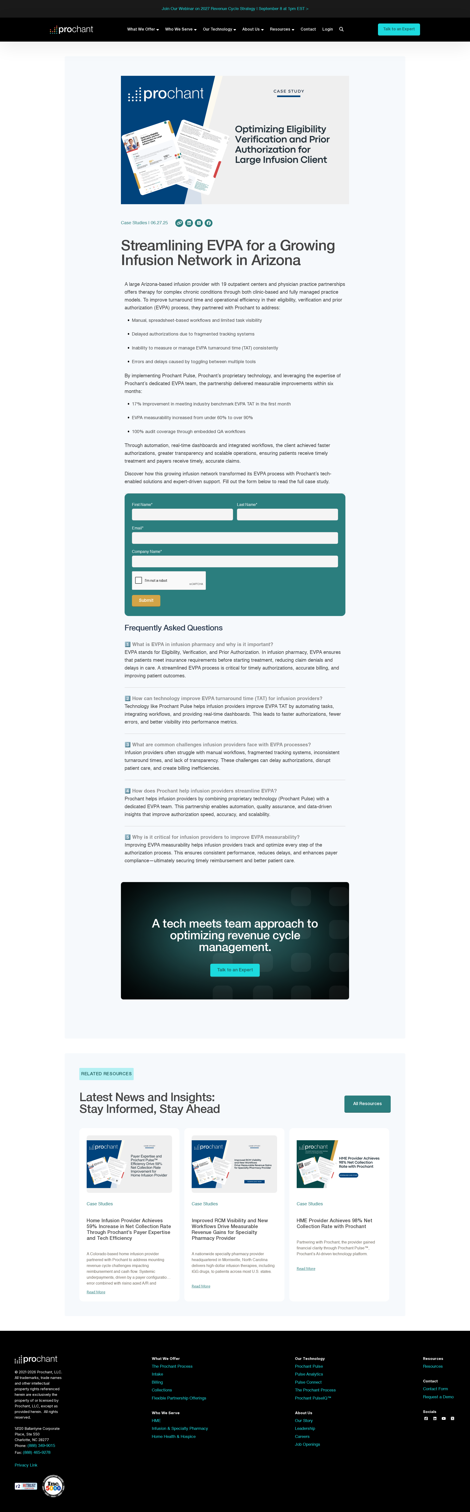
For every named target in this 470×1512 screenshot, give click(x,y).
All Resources (367, 1104)
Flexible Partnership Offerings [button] (179, 1398)
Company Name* (147, 552)
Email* (137, 528)
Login (327, 29)
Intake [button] (157, 1374)
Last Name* (247, 505)
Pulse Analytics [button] (309, 1374)
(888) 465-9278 (36, 1453)
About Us (251, 29)
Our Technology (217, 29)
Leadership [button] (305, 1429)
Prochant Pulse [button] (309, 1367)
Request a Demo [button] (438, 1397)
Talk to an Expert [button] (399, 29)
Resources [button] (433, 1367)
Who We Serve (179, 29)
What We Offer (141, 29)
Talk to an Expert (235, 970)
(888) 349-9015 (41, 1446)
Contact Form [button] (435, 1389)
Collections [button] (162, 1390)
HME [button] (156, 1421)
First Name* (142, 505)
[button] (426, 1419)
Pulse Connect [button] (308, 1382)
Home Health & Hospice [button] (174, 1437)
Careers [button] (302, 1437)
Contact (308, 29)
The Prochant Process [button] (172, 1367)
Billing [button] (157, 1382)
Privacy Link (26, 1465)
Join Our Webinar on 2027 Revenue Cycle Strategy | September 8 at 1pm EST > (235, 9)
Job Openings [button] (307, 1445)
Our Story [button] (304, 1421)
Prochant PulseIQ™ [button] (313, 1398)
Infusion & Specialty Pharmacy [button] (180, 1429)
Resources (280, 29)
